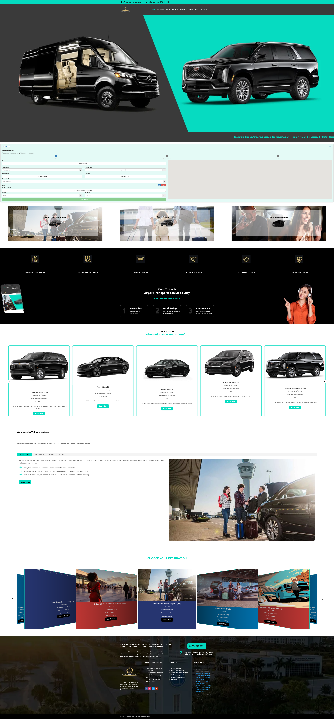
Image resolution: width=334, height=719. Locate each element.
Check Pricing (84, 199)
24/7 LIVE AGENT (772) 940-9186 (159, 2)
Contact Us (203, 9)
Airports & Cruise (162, 9)
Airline (4, 192)
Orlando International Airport (83, 190)
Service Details (6, 161)
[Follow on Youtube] (156, 688)
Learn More (25, 482)
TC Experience (24, 454)
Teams (51, 454)
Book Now (39, 409)
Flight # (87, 192)
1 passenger (42, 176)
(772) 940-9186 (197, 646)
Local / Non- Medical (177, 670)
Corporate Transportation (179, 673)
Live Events (174, 679)
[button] (9, 381)
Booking (62, 454)
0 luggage (126, 176)
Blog (196, 9)
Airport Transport (176, 668)
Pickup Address (6, 179)
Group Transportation (178, 677)
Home (153, 9)
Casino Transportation (178, 675)
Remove (163, 185)
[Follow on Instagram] (149, 688)
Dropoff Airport (6, 187)
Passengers (5, 173)
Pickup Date (5, 167)
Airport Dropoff (83, 163)
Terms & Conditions (174, 203)
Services (182, 9)
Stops (3, 185)
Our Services (39, 454)
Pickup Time (88, 167)
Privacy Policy (183, 203)
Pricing (191, 9)
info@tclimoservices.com (132, 2)
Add (159, 185)
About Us (175, 9)
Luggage (87, 173)
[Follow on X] (153, 688)
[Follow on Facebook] (146, 688)
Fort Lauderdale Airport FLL (154, 673)
